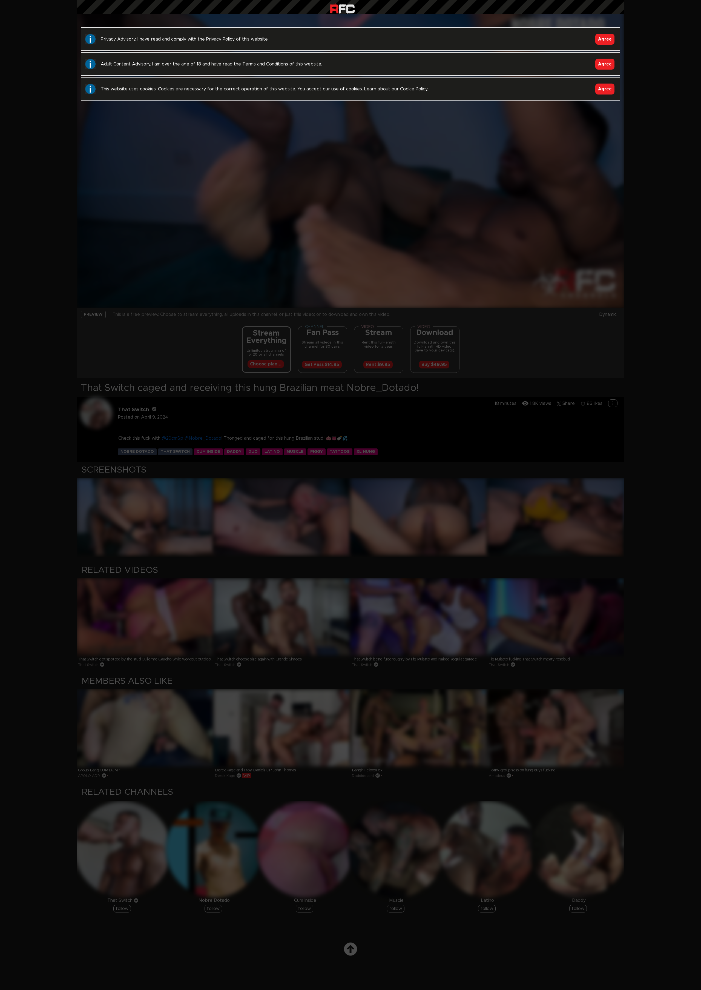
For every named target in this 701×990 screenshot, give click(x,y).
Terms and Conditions (265, 64)
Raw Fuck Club (342, 8)
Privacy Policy (220, 39)
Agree (605, 39)
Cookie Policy (413, 89)
